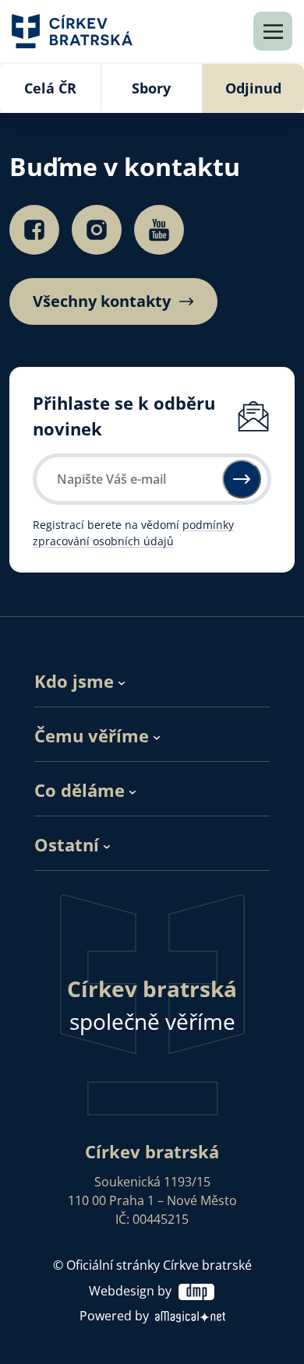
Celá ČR (50, 88)
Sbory (151, 88)
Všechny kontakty (102, 301)
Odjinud (253, 88)
